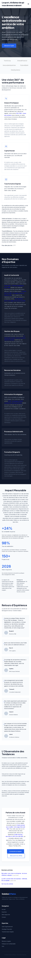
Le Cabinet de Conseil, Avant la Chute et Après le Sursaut (14, 338)
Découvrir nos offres (16, 855)
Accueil (3, 909)
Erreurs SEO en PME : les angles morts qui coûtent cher (15, 293)
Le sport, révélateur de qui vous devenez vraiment (13, 3)
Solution (9, 894)
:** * (14, 245)
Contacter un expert (15, 851)
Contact (4, 917)
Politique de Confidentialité (8, 943)
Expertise (4, 912)
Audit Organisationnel (7, 926)
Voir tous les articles (7, 884)
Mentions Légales (6, 941)
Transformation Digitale (8, 931)
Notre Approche (6, 914)
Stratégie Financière (7, 929)
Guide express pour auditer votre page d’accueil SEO (15, 827)
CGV (3, 946)
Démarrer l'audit (9, 45)
